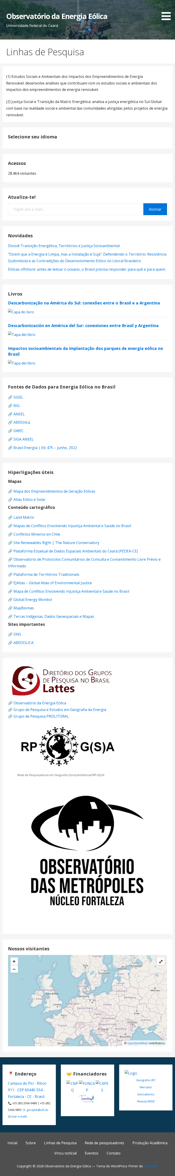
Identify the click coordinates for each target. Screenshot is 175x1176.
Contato (114, 1153)
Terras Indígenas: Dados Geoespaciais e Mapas (53, 616)
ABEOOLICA (23, 642)
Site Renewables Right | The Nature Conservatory (56, 542)
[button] (167, 11)
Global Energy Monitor (32, 599)
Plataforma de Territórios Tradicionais (46, 574)
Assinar (155, 209)
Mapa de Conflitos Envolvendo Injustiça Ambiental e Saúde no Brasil (71, 591)
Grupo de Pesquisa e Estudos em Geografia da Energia (59, 709)
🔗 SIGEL (15, 397)
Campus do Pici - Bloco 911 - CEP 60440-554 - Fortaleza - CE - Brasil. (27, 1090)
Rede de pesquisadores (104, 1142)
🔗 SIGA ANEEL (21, 439)
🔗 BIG (14, 405)
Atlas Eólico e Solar (29, 499)
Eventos (91, 1153)
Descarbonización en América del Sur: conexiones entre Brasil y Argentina (83, 325)
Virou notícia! (65, 1153)
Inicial (12, 1142)
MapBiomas (23, 607)
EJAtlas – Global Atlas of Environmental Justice (52, 582)
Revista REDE (146, 1101)
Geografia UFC (146, 1080)
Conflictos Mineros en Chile (36, 534)
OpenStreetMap (137, 1043)
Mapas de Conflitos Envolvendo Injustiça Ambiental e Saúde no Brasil (72, 525)
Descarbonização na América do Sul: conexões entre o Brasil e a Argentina (84, 303)
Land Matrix (23, 517)
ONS (17, 634)
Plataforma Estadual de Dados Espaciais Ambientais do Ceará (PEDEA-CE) (75, 551)
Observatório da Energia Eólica (56, 16)
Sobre (31, 1142)
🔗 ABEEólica (19, 422)
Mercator (146, 1087)
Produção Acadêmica (149, 1142)
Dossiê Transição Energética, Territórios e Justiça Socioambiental (64, 245)
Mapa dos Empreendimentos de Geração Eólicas (54, 491)
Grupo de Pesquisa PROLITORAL (41, 716)
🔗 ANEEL (16, 414)
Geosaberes (145, 1094)
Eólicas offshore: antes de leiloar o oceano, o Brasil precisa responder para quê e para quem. (87, 269)
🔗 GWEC (16, 430)
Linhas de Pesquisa (60, 1142)
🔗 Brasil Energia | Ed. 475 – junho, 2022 (42, 447)
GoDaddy (151, 1166)
